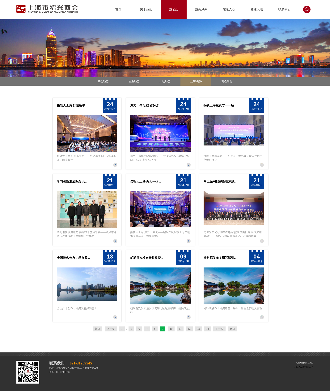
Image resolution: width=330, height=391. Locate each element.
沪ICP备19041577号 (304, 367)
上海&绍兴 (196, 81)
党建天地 (257, 9)
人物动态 (165, 81)
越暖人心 (229, 9)
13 (198, 328)
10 (171, 328)
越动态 (173, 9)
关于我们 (146, 9)
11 (180, 328)
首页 (118, 9)
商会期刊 (227, 81)
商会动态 (103, 81)
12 (189, 328)
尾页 (232, 328)
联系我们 (284, 9)
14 (207, 328)
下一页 (219, 328)
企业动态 (134, 81)
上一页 (111, 328)
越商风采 (201, 9)
